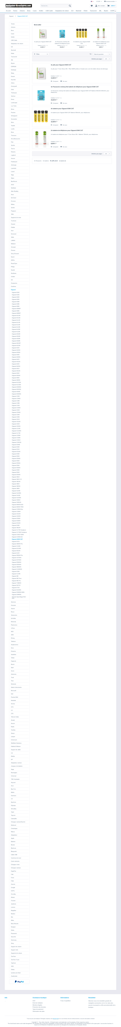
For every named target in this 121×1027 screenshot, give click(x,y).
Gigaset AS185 (16, 336)
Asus (12, 194)
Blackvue (13, 848)
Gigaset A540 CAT (17, 539)
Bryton (13, 63)
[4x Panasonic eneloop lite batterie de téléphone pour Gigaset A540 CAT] (62, 33)
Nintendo (13, 684)
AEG (12, 631)
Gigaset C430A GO (17, 537)
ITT (12, 799)
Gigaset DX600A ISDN (18, 592)
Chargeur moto (15, 864)
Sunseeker (14, 119)
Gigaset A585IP (16, 313)
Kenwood (13, 234)
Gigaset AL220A (16, 382)
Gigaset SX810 (16, 500)
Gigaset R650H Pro (17, 555)
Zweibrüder (14, 976)
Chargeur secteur (16, 868)
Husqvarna (14, 283)
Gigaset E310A (16, 451)
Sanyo (13, 733)
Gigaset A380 (15, 301)
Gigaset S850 (15, 488)
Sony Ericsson (15, 253)
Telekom (13, 641)
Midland (13, 243)
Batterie (13, 841)
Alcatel (13, 720)
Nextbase (13, 273)
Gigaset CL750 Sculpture (19, 530)
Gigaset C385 (16, 403)
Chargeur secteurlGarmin (18, 822)
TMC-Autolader (15, 779)
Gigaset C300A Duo (17, 509)
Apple (12, 838)
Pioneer (13, 250)
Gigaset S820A (16, 486)
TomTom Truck (15, 959)
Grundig (13, 894)
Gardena (13, 286)
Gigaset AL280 (16, 329)
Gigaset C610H (16, 514)
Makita (13, 756)
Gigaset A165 (15, 294)
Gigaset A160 (15, 292)
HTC (12, 707)
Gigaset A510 (15, 368)
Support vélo (14, 950)
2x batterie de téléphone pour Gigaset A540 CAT (101, 42)
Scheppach (14, 115)
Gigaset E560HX (16, 562)
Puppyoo (13, 211)
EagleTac (13, 871)
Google (13, 887)
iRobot (13, 897)
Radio (12, 726)
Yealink (13, 125)
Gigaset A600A (16, 380)
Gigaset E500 (15, 456)
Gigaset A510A (16, 371)
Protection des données (39, 1007)
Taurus (13, 148)
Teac (12, 680)
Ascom (13, 723)
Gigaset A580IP (16, 308)
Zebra (12, 83)
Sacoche (13, 936)
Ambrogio (13, 165)
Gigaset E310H (16, 523)
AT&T (12, 184)
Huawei (13, 224)
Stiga (12, 175)
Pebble (13, 227)
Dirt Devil (13, 197)
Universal (13, 776)
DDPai (13, 260)
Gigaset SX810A (16, 502)
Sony (12, 943)
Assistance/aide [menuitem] (110, 1)
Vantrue (13, 96)
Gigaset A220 (15, 347)
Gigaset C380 (16, 401)
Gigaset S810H (16, 527)
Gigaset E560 (15, 465)
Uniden (13, 276)
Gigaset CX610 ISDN (18, 534)
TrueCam (13, 220)
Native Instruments (16, 687)
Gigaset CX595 (16, 437)
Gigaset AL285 (16, 331)
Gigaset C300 (16, 396)
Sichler (13, 207)
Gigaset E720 (15, 587)
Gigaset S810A (16, 481)
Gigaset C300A (16, 398)
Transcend (14, 56)
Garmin (13, 884)
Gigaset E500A (16, 458)
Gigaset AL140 (16, 320)
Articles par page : (97, 59)
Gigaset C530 (16, 410)
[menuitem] (56, 6)
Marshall (13, 50)
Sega (12, 769)
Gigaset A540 (15, 373)
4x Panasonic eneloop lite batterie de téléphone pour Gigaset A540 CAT (62, 42)
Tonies (13, 24)
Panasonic (14, 933)
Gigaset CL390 (16, 573)
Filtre (37, 54)
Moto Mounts (14, 923)
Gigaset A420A (16, 366)
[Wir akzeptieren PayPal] (19, 982)
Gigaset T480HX (16, 583)
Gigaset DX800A (16, 594)
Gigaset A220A (16, 350)
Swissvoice (14, 615)
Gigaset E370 (15, 541)
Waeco (13, 831)
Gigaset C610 (16, 419)
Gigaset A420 (15, 364)
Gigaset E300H (16, 520)
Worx (12, 122)
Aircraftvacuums (15, 138)
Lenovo (13, 907)
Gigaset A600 (15, 377)
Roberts (13, 152)
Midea (12, 204)
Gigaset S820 (15, 484)
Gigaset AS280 (16, 338)
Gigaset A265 (15, 299)
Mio (12, 917)
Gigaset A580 (15, 306)
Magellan (13, 910)
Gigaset (13, 289)
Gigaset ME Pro (16, 580)
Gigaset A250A (16, 352)
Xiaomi (13, 608)
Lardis (12, 129)
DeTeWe (13, 618)
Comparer (55, 81)
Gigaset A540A (16, 375)
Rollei (12, 53)
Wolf (12, 667)
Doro (12, 648)
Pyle (12, 142)
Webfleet (13, 188)
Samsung (13, 940)
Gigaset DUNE (16, 444)
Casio (12, 33)
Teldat (12, 657)
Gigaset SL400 (16, 490)
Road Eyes (14, 263)
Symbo (13, 145)
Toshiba (13, 730)
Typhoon (13, 963)
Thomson (13, 135)
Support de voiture (16, 946)
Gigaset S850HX (16, 567)
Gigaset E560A (16, 467)
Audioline (13, 654)
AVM (12, 635)
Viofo (12, 89)
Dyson (13, 257)
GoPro (13, 890)
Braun (12, 612)
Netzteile (13, 700)
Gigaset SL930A (16, 497)
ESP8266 (13, 66)
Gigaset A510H (16, 550)
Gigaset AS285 (16, 341)
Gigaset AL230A (16, 384)
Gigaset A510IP (16, 343)
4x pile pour (54, 161)
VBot (12, 214)
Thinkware (14, 92)
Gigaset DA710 (16, 585)
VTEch (13, 628)
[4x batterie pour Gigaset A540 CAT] (82, 33)
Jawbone (13, 904)
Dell (12, 694)
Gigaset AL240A (16, 548)
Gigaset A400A (16, 357)
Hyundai (13, 79)
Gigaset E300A (16, 518)
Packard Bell (14, 697)
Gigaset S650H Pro (17, 543)
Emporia (13, 651)
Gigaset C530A (16, 412)
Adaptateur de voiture (17, 43)
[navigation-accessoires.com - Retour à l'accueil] (19, 6)
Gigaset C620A (16, 426)
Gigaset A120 (15, 553)
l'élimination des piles (38, 1011)
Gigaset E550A (16, 463)
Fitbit (12, 881)
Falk (12, 874)
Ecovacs (13, 201)
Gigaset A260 (15, 297)
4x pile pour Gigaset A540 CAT (42, 41)
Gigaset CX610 (16, 440)
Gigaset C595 (16, 417)
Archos (13, 703)
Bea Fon (13, 789)
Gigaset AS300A (16, 387)
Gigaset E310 (15, 449)
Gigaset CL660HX (17, 569)
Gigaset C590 (16, 414)
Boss (12, 30)
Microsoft (13, 690)
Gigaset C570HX (16, 557)
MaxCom (13, 802)
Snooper (13, 247)
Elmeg (13, 638)
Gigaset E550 (15, 460)
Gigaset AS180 (16, 334)
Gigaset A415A (16, 361)
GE (12, 280)
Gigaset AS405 (16, 391)
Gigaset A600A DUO (17, 504)
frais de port (56, 1018)
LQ (12, 753)
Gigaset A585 (15, 311)
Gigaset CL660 (16, 546)
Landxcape (14, 102)
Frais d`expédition (65, 1000)
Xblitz (12, 237)
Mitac (12, 920)
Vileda (12, 969)
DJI (12, 47)
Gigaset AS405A (16, 394)
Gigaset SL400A (16, 493)
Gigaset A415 (15, 359)
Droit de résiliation (38, 1003)
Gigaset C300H (16, 511)
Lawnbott (13, 168)
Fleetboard (14, 161)
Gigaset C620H (16, 516)
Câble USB (14, 854)
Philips (13, 266)
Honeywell (14, 86)
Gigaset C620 (16, 424)
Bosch (12, 664)
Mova (12, 109)
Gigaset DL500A (16, 590)
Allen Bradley (14, 191)
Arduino (13, 27)
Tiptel (12, 812)
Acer (12, 230)
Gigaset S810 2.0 (17, 479)
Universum (14, 740)
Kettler (13, 37)
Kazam (13, 76)
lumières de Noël (15, 973)
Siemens (13, 602)
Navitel (13, 270)
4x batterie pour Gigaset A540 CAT (81, 42)
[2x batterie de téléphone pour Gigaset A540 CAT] (101, 33)
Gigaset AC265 (16, 345)
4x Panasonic (38, 161)
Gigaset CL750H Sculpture (19, 532)
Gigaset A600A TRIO (17, 507)
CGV (34, 1000)
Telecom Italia (15, 717)
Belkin (12, 792)
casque (13, 736)
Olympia (13, 805)
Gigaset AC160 (16, 315)
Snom (12, 671)
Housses (13, 605)
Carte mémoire (15, 861)
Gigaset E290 (15, 571)
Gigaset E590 (15, 470)
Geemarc (13, 795)
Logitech (13, 155)
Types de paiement (38, 1009)
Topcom (13, 815)
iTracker (13, 900)
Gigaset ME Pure (16, 578)
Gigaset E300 (15, 447)
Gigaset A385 (15, 304)
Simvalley (13, 808)
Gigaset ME (15, 576)
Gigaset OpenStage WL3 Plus (19, 597)
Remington (14, 772)
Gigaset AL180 (16, 324)
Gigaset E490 (15, 525)
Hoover (13, 158)
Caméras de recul (16, 858)
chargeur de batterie (16, 766)
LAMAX (13, 240)
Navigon (13, 927)
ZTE (12, 713)
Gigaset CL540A (16, 431)
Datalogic (13, 70)
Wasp (12, 73)
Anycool (13, 782)
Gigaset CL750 (16, 433)
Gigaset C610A (16, 421)
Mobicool (13, 825)
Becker (13, 845)
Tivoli (12, 677)
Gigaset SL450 (16, 495)
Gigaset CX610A (16, 442)
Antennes (13, 674)
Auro (12, 785)
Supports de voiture (16, 953)
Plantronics (14, 625)
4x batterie (46, 161)
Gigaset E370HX (16, 560)
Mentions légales (37, 1005)
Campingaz (14, 828)
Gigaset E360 (15, 454)
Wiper (12, 178)
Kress (12, 99)
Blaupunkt (14, 851)
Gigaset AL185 (16, 327)
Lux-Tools (13, 106)
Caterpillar (14, 818)
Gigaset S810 (15, 477)
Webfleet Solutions (16, 743)
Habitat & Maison (16, 746)
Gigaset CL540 (16, 428)
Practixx (13, 112)
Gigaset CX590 (16, 435)
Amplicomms (14, 644)
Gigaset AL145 (16, 322)
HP (12, 759)
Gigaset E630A (16, 474)
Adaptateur (14, 835)
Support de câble (16, 749)
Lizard (12, 171)
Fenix (12, 877)
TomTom (13, 956)
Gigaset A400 (15, 354)
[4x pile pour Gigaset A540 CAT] (43, 33)
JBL (12, 60)
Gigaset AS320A (16, 389)
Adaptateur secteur (16, 762)
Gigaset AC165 (16, 318)
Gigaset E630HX (16, 564)
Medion (13, 913)
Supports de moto (16, 217)
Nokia (12, 930)
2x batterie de (62, 161)
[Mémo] (92, 6)
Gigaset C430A (16, 407)
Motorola (13, 621)
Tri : (91, 54)
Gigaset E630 (15, 472)
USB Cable (14, 40)
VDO (12, 966)
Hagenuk (13, 661)
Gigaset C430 (16, 405)
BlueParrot (14, 181)
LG (12, 710)
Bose (12, 132)
